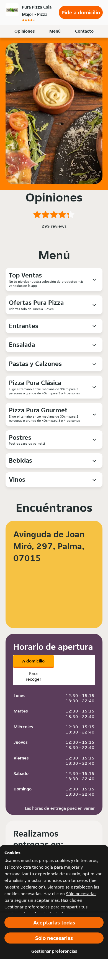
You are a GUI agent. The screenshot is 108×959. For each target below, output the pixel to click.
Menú (55, 31)
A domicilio (33, 661)
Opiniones (24, 31)
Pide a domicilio (80, 12)
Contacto (84, 31)
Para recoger (33, 676)
